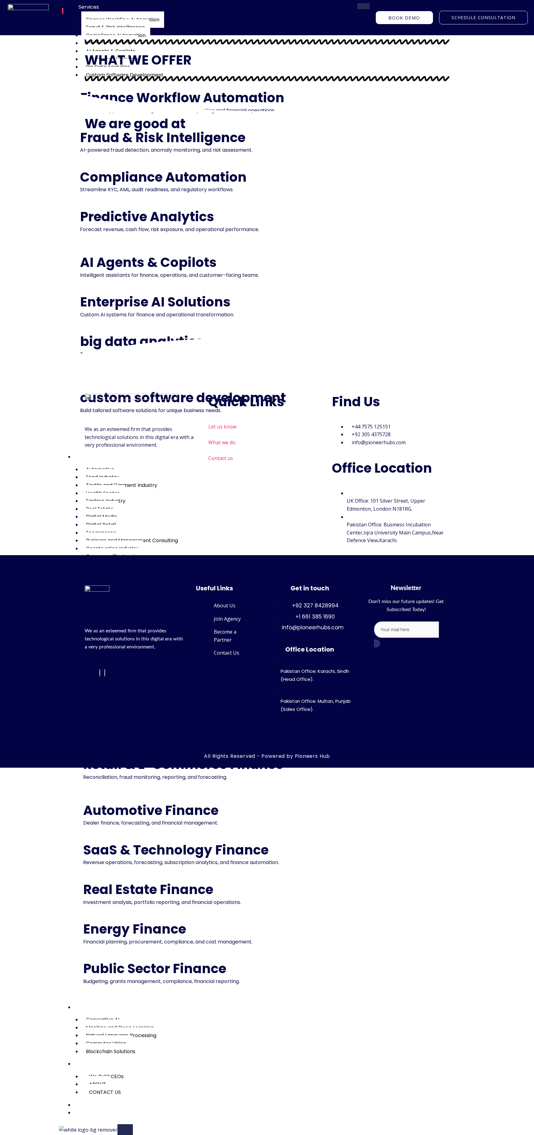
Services (88, 7)
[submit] (377, 643)
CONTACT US (105, 1092)
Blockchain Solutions (110, 1051)
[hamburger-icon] (363, 6)
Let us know (222, 426)
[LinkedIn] (104, 673)
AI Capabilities (95, 1007)
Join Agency (93, 1104)
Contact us (220, 458)
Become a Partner (100, 1112)
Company (90, 1063)
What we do (221, 442)
